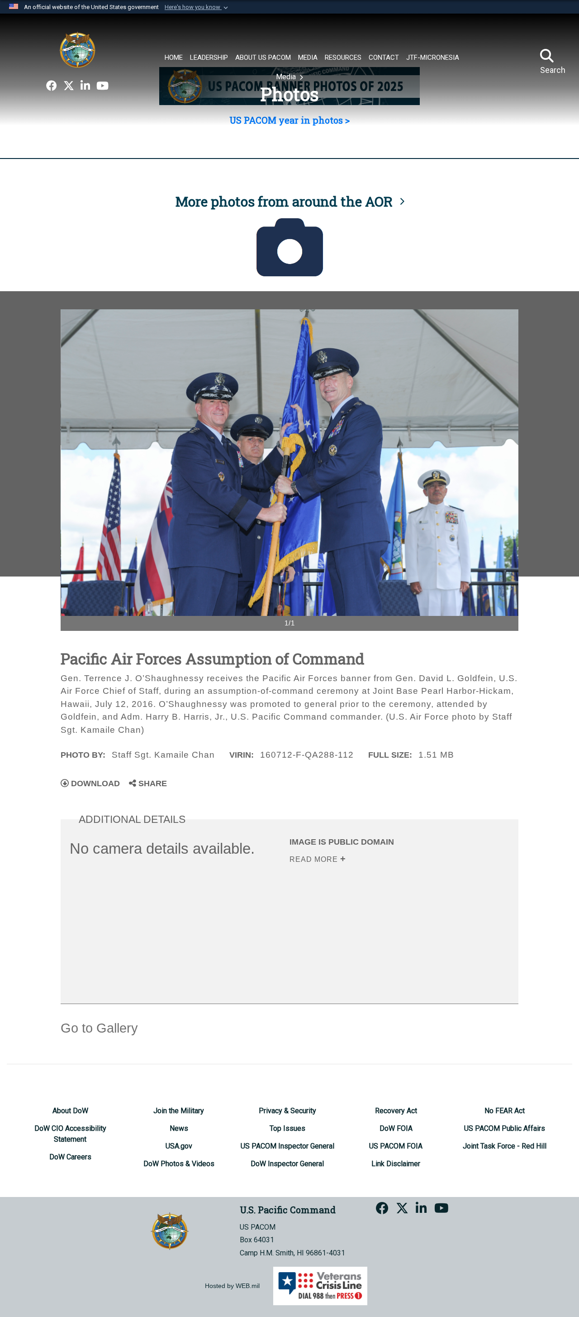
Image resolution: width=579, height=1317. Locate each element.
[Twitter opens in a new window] (68, 86)
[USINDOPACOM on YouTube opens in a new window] (102, 86)
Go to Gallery (99, 1028)
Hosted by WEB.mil (232, 1285)
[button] (197, 7)
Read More (315, 859)
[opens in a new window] (51, 86)
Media (287, 76)
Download (94, 783)
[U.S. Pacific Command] (77, 50)
